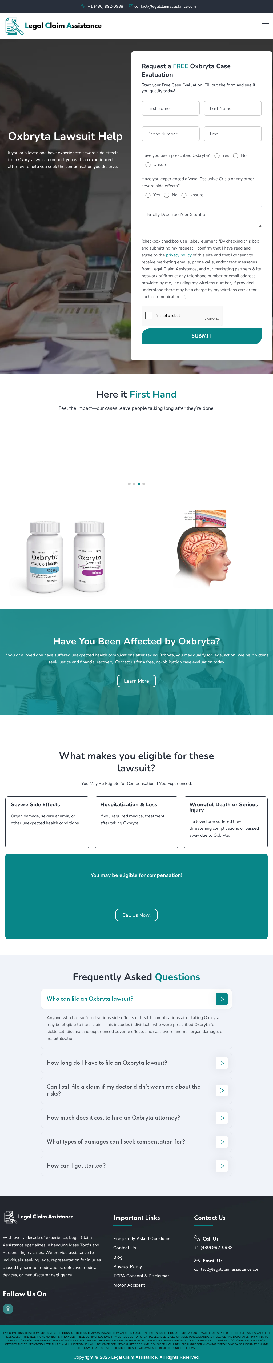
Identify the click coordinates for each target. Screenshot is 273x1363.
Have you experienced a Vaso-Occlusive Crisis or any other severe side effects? (198, 182)
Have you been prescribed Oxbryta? (176, 155)
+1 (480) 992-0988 (105, 6)
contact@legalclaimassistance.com (165, 6)
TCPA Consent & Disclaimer (141, 1275)
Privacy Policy (127, 1266)
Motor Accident (129, 1285)
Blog (117, 1257)
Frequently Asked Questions (141, 1238)
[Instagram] (8, 1309)
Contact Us (124, 1247)
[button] (129, 484)
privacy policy (179, 255)
